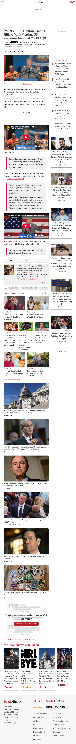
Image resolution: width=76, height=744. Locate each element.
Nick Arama (7, 452)
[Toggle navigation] (2, 2)
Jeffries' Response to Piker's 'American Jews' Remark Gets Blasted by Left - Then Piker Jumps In (62, 227)
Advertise (57, 717)
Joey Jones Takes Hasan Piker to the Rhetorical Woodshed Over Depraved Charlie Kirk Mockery (61, 192)
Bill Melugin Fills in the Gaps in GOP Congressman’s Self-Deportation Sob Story (28, 677)
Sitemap (56, 732)
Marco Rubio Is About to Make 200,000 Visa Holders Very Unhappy (25, 557)
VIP (34, 724)
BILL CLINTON (13, 288)
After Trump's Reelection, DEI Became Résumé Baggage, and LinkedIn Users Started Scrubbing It (61, 298)
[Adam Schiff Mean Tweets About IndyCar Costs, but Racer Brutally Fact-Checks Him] (26, 468)
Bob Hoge (7, 488)
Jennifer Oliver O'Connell (12, 525)
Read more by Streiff (41, 283)
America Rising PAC (13, 241)
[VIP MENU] (72, 2)
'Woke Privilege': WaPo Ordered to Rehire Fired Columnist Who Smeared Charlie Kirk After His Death (61, 263)
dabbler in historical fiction (25, 272)
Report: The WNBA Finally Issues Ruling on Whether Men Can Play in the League (61, 334)
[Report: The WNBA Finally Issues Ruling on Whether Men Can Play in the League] (61, 322)
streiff (8, 42)
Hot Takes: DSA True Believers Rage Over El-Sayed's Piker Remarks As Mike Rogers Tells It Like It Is (61, 156)
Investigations (39, 728)
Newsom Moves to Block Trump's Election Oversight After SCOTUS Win (25, 521)
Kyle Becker (7, 598)
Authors (36, 721)
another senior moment (15, 179)
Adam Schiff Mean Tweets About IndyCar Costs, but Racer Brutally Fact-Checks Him (25, 484)
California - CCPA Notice (62, 728)
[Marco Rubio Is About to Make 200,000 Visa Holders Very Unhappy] (26, 541)
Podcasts (57, 714)
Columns (37, 739)
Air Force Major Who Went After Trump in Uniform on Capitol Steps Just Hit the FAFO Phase (24, 411)
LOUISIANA (43, 288)
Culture (36, 735)
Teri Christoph (8, 415)
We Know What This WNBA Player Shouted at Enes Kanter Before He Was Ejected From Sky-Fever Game (11, 677)
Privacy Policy (59, 724)
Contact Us (38, 717)
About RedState (40, 714)
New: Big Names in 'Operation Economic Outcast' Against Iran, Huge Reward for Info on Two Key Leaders (25, 448)
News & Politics (39, 732)
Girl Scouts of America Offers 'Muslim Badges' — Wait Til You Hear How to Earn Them (25, 593)
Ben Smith (61, 307)
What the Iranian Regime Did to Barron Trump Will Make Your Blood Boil (64, 676)
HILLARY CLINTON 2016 (29, 288)
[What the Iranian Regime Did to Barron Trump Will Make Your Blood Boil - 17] (64, 658)
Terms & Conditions (61, 721)
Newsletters (58, 735)
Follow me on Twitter (29, 279)
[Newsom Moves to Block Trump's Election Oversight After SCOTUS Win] (26, 505)
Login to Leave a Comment (26, 624)
